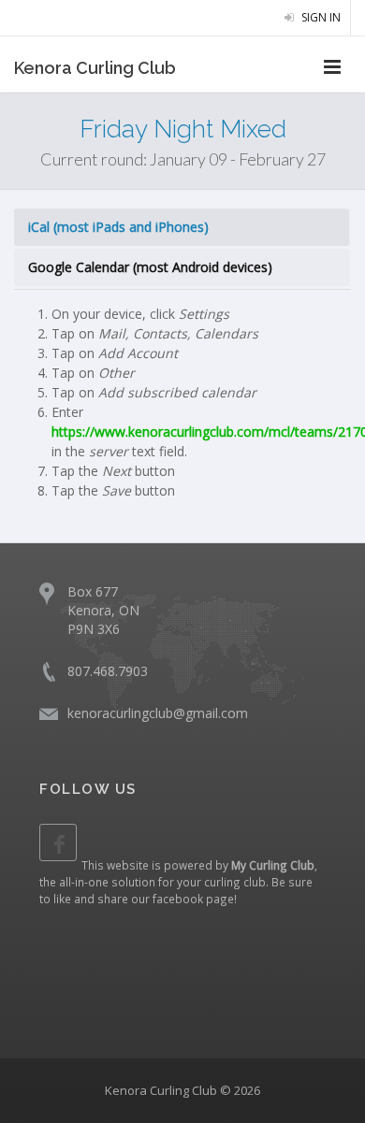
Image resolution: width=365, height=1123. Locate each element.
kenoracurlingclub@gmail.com (157, 713)
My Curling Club (272, 864)
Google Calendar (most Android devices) (150, 267)
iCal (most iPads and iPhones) (118, 227)
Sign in (320, 17)
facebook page (193, 898)
